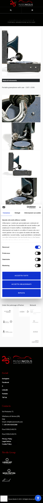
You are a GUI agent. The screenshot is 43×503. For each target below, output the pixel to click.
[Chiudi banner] (40, 207)
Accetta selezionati (22, 284)
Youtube (5, 394)
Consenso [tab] (6, 213)
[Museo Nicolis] (21, 3)
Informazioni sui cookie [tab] (32, 213)
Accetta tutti (21, 275)
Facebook (5, 382)
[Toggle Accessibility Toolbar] (38, 498)
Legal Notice (6, 441)
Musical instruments (24, 20)
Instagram (5, 379)
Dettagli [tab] (17, 213)
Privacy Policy (7, 439)
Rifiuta (21, 293)
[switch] (38, 253)
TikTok (4, 397)
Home (11, 20)
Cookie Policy (7, 444)
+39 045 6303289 (10, 425)
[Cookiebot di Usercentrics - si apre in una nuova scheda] (27, 207)
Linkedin (5, 390)
